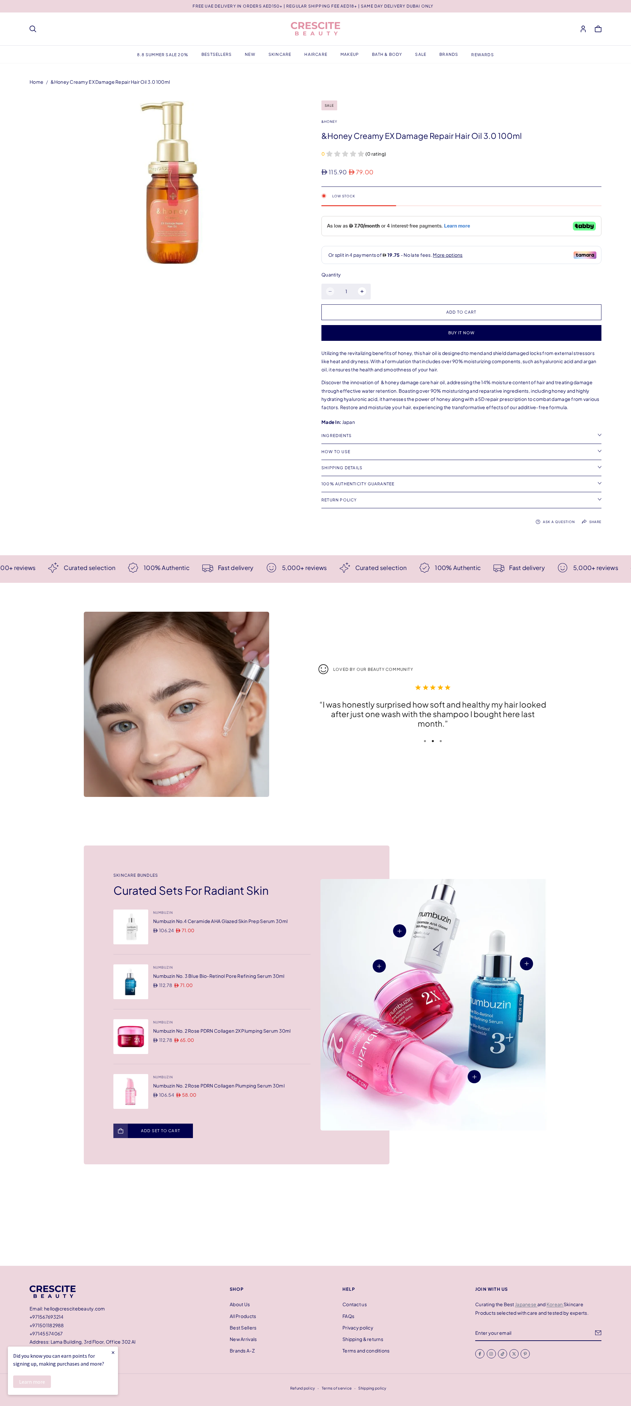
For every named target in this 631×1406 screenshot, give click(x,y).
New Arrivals (243, 1339)
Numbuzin (163, 912)
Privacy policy (357, 1327)
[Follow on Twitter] (514, 1353)
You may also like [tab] (315, 1217)
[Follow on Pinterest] (525, 1353)
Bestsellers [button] (216, 54)
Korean (555, 1304)
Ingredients (336, 435)
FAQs (348, 1316)
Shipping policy (372, 1388)
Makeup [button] (349, 54)
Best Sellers (243, 1327)
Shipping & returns (362, 1339)
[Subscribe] (598, 1332)
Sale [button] (420, 54)
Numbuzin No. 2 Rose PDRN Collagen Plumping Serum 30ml (219, 1085)
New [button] (250, 54)
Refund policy (302, 1388)
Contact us (354, 1304)
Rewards (482, 54)
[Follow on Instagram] (491, 1353)
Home (36, 82)
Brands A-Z (242, 1350)
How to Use (335, 451)
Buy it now (461, 332)
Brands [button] (448, 54)
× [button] (113, 1352)
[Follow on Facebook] (479, 1353)
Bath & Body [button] (387, 54)
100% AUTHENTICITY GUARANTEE (357, 483)
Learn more (32, 1381)
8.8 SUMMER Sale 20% (162, 54)
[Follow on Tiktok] (502, 1353)
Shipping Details (341, 467)
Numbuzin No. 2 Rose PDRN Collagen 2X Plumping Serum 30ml (222, 1031)
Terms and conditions (366, 1350)
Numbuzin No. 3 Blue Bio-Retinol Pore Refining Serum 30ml (219, 976)
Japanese (526, 1304)
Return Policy (339, 499)
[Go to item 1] (425, 741)
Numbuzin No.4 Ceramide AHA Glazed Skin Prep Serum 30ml (220, 921)
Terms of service (337, 1388)
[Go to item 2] (433, 741)
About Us (240, 1304)
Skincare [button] (280, 54)
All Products (243, 1316)
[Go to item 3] (441, 741)
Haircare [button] (315, 54)
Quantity (331, 274)
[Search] (33, 29)
